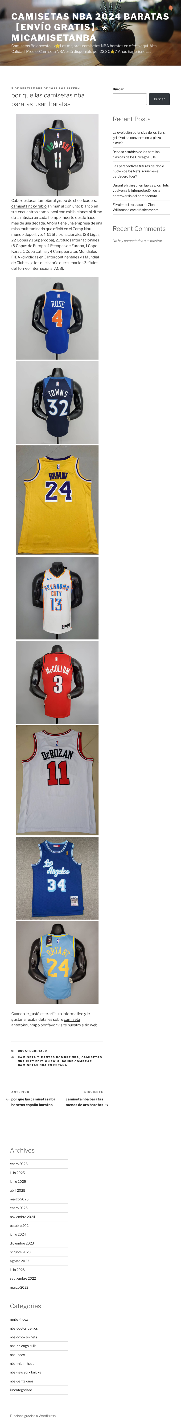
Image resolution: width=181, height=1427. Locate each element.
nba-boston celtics (24, 1328)
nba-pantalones (21, 1381)
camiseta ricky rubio (29, 206)
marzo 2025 (19, 1199)
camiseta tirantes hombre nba (48, 1057)
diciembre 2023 (22, 1243)
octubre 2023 (20, 1252)
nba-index (17, 1355)
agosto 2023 (19, 1261)
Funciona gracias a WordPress (33, 1416)
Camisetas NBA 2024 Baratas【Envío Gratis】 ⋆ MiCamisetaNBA (90, 27)
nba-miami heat (22, 1363)
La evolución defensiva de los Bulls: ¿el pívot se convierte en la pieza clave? (139, 137)
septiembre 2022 (23, 1278)
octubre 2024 (20, 1226)
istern (73, 88)
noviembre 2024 (22, 1217)
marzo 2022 (19, 1287)
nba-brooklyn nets (23, 1337)
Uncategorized (32, 1051)
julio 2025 (17, 1173)
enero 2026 (19, 1164)
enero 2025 (19, 1208)
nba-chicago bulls (23, 1346)
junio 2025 (18, 1181)
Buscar (118, 89)
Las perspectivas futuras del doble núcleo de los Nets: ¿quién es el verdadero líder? (138, 171)
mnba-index (19, 1319)
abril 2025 (17, 1190)
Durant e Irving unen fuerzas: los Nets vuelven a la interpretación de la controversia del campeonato (141, 190)
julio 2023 (17, 1270)
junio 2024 (18, 1234)
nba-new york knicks (25, 1372)
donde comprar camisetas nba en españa (55, 1063)
